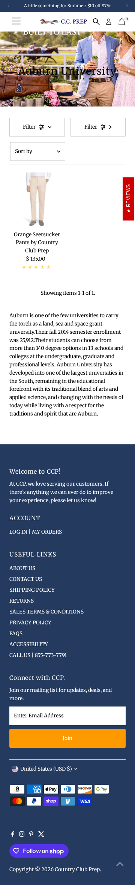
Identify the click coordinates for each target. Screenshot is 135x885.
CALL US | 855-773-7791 (38, 655)
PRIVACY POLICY (30, 623)
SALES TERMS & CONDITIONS (46, 612)
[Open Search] (96, 21)
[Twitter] (41, 835)
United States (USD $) (46, 769)
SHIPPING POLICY (32, 590)
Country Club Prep (77, 869)
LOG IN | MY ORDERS (35, 532)
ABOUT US (22, 568)
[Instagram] (21, 835)
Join (67, 738)
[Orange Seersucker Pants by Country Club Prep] (36, 200)
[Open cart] (122, 21)
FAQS (15, 633)
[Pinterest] (31, 835)
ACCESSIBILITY (28, 644)
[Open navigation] (16, 21)
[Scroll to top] (120, 864)
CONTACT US (25, 579)
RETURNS (21, 601)
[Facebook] (12, 835)
